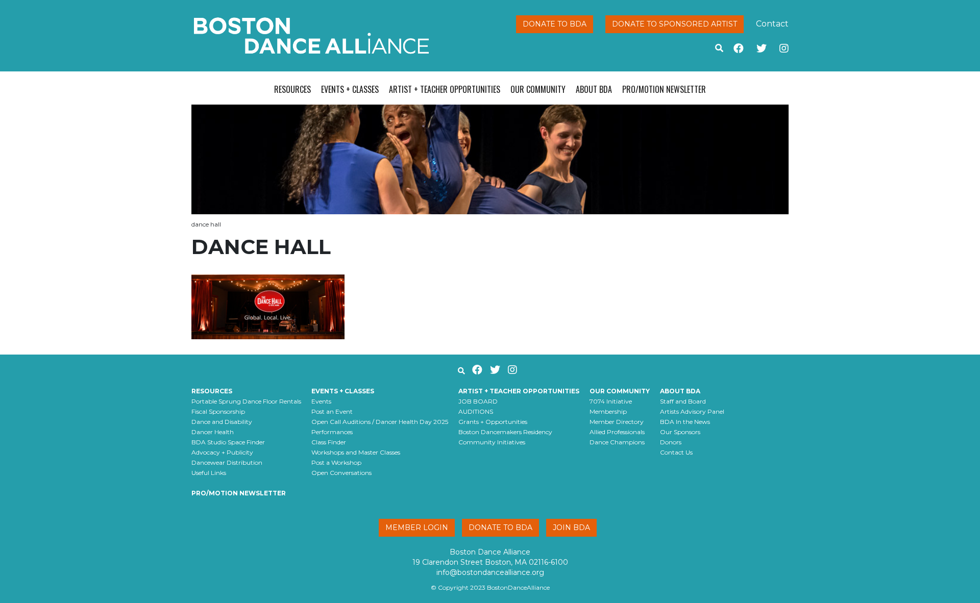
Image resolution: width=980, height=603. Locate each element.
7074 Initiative (611, 401)
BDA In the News (685, 421)
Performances (332, 432)
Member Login (416, 527)
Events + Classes (350, 89)
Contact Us (676, 452)
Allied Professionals (617, 432)
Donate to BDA (554, 24)
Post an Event (332, 411)
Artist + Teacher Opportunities (444, 89)
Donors (670, 442)
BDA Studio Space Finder (228, 442)
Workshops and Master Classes (355, 452)
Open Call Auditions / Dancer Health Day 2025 (379, 421)
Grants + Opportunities (492, 421)
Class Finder (328, 442)
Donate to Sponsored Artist (674, 24)
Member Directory (617, 421)
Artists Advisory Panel (692, 411)
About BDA (594, 89)
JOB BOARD (478, 401)
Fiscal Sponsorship (218, 411)
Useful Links (208, 472)
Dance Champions (617, 442)
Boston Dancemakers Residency (505, 432)
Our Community (538, 89)
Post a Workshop (336, 462)
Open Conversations (341, 472)
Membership (608, 411)
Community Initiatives (491, 442)
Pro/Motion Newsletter (664, 89)
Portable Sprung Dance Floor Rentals (246, 401)
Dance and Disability (221, 421)
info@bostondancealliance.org (490, 572)
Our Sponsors (680, 432)
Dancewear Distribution (226, 462)
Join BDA (571, 527)
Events (321, 401)
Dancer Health (212, 432)
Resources (292, 89)
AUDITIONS (475, 411)
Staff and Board (683, 401)
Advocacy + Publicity (222, 452)
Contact (772, 24)
